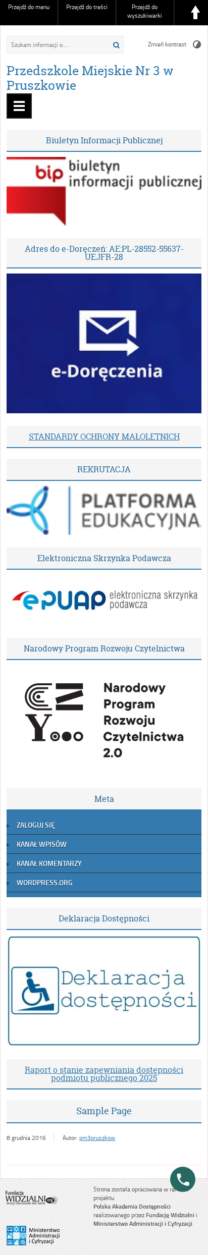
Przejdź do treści (87, 7)
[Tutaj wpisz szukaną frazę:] (53, 44)
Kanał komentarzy (49, 863)
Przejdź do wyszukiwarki (144, 11)
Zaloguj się (36, 825)
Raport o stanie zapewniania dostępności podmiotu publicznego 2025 (104, 1073)
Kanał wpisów (42, 844)
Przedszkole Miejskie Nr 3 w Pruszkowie (90, 78)
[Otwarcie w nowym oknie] (104, 223)
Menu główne (19, 106)
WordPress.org (45, 882)
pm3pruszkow (97, 1137)
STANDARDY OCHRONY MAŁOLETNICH (104, 436)
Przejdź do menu (28, 7)
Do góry (195, 12)
